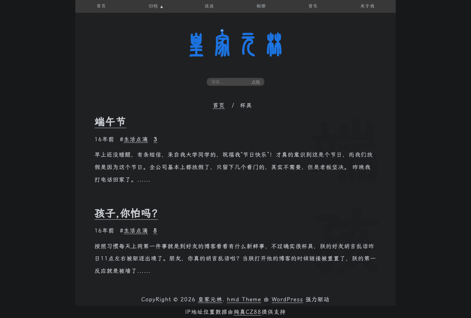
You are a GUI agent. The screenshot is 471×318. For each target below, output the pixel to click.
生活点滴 (136, 139)
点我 (256, 82)
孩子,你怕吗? (126, 213)
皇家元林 (235, 44)
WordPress (287, 299)
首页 (219, 105)
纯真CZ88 (247, 312)
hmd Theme (244, 299)
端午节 (110, 122)
